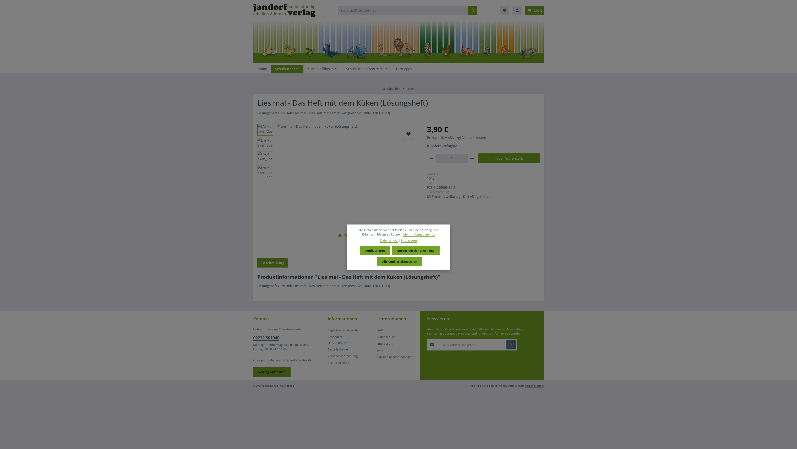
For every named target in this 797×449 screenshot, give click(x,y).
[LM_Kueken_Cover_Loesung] (347, 177)
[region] (338, 186)
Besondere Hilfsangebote (337, 340)
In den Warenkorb (509, 158)
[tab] (272, 263)
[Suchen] (472, 10)
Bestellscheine (338, 349)
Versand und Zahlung (343, 356)
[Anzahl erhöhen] (472, 158)
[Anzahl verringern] (431, 158)
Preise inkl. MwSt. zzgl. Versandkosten (456, 137)
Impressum (385, 343)
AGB (380, 330)
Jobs (380, 350)
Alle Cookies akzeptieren (399, 262)
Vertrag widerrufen (271, 372)
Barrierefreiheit (338, 363)
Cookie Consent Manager (394, 357)
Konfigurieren (375, 251)
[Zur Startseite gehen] (284, 10)
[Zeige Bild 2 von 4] (345, 235)
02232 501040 (266, 337)
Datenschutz (386, 337)
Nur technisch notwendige (415, 251)
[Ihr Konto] (517, 10)
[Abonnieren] (511, 344)
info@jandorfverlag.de (296, 360)
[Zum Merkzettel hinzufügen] (408, 134)
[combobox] (403, 10)
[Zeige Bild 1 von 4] (339, 235)
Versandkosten (534, 385)
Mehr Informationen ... (419, 234)
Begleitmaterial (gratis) (343, 330)
